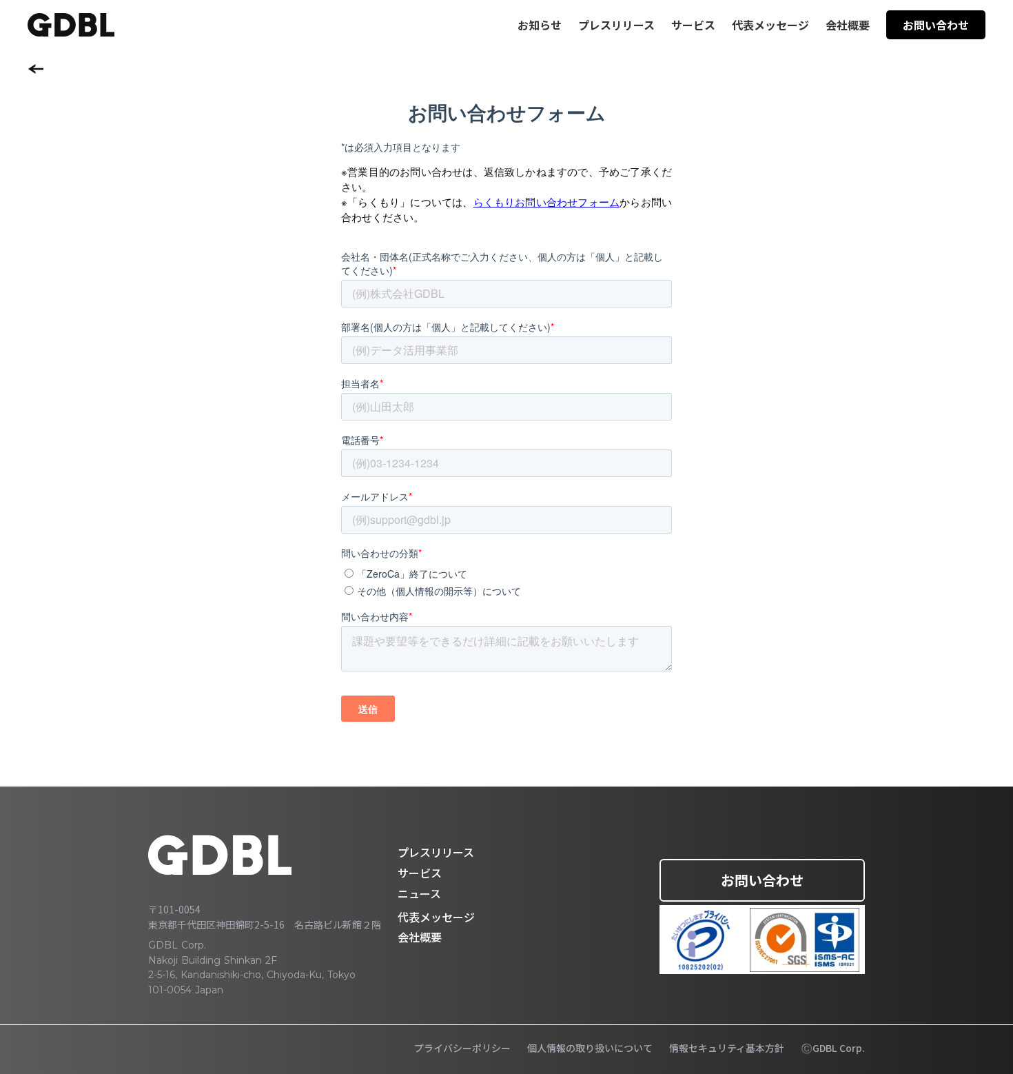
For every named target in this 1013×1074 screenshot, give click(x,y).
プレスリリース (616, 25)
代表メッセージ (770, 25)
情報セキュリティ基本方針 (726, 1048)
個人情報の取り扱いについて (590, 1048)
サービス (420, 872)
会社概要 (848, 25)
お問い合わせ (762, 880)
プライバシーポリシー (462, 1048)
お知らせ (540, 25)
